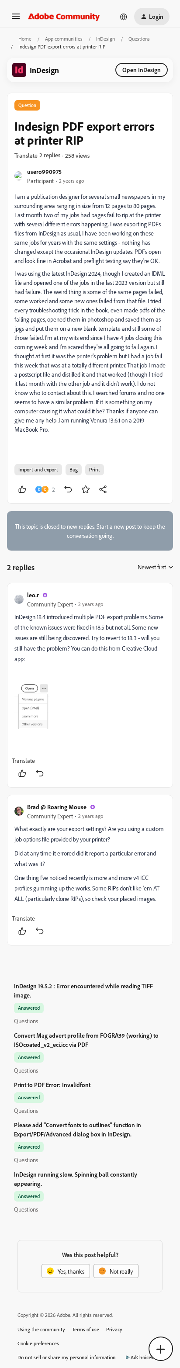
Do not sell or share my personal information (66, 1357)
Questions (139, 38)
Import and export (38, 469)
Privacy (114, 1329)
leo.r (33, 595)
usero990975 (44, 171)
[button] (15, 19)
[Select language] (124, 17)
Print (94, 469)
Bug (73, 469)
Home (24, 38)
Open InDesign (141, 69)
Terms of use (85, 1329)
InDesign (105, 38)
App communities (64, 38)
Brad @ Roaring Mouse (57, 806)
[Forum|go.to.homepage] (64, 17)
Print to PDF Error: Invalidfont (52, 1084)
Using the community (41, 1329)
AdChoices (142, 1357)
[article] (90, 685)
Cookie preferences (38, 1343)
